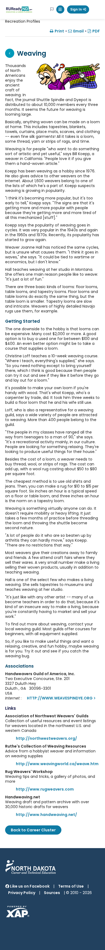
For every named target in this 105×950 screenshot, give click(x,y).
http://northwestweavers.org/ (46, 738)
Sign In (76, 9)
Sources (52, 892)
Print (59, 31)
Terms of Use (71, 886)
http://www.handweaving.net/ (46, 814)
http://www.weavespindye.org (60, 698)
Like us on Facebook (29, 886)
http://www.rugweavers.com (45, 789)
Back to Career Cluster (33, 830)
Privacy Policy (21, 892)
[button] (60, 9)
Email (78, 31)
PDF (96, 31)
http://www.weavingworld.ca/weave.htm (57, 763)
